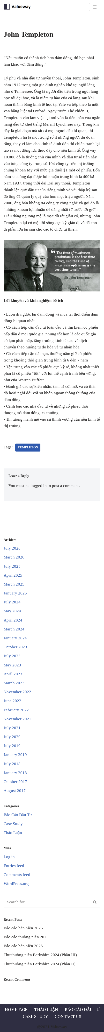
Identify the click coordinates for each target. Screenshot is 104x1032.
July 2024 (12, 602)
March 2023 (14, 683)
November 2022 (17, 692)
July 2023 (12, 656)
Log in (9, 857)
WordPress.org (16, 883)
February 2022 (16, 710)
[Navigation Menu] (94, 7)
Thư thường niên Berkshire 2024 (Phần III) (40, 955)
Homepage (16, 1009)
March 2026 (14, 557)
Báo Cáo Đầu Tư (18, 815)
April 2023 (13, 674)
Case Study (13, 823)
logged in (38, 485)
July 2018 (12, 764)
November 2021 (17, 719)
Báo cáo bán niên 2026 (23, 928)
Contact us (68, 1016)
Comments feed (17, 874)
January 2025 (15, 593)
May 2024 (12, 611)
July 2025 (12, 566)
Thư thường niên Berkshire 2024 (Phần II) (39, 964)
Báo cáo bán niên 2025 (23, 946)
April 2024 (13, 620)
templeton (28, 447)
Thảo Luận (13, 832)
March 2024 (14, 629)
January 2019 (15, 754)
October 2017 (15, 781)
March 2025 (14, 584)
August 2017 (15, 790)
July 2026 (12, 548)
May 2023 (12, 665)
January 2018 (15, 772)
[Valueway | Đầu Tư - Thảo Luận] (18, 7)
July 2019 (12, 745)
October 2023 (15, 647)
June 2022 (12, 701)
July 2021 (12, 728)
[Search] (94, 902)
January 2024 (15, 638)
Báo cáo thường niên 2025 (26, 937)
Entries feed (14, 865)
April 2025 (13, 575)
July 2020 (12, 737)
